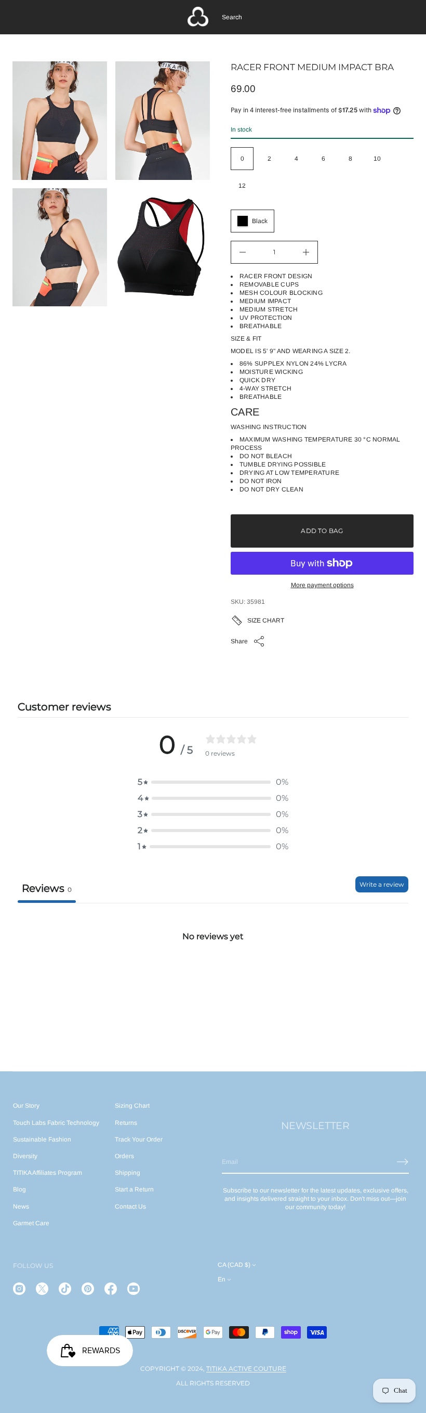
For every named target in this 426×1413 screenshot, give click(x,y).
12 (242, 185)
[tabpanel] (213, 980)
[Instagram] (19, 1288)
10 (377, 158)
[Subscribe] (402, 1162)
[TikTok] (65, 1288)
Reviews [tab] (47, 888)
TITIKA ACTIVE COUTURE (246, 1368)
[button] (232, 17)
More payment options (322, 585)
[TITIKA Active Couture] (198, 17)
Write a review (382, 884)
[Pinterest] (87, 1288)
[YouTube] (133, 1288)
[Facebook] (110, 1288)
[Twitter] (42, 1288)
